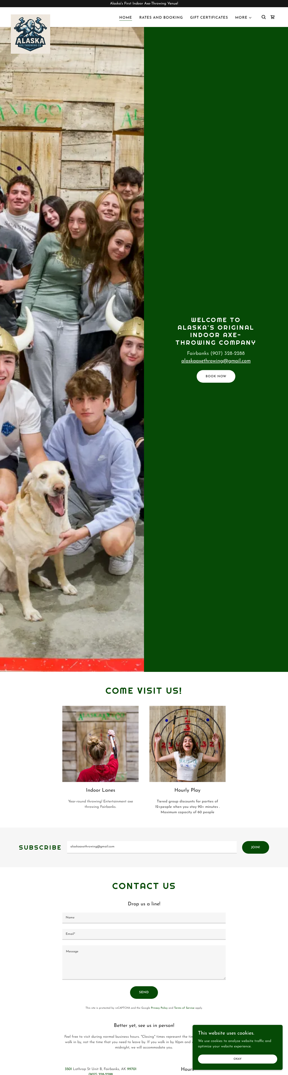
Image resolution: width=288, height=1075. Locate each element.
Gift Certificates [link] (209, 18)
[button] (243, 17)
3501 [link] (68, 1069)
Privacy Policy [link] (159, 1008)
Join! (255, 847)
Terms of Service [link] (184, 1008)
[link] (30, 16)
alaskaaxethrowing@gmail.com (216, 361)
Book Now (216, 376)
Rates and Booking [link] (161, 18)
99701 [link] (131, 1069)
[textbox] (152, 847)
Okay (238, 1058)
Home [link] (125, 18)
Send (144, 992)
